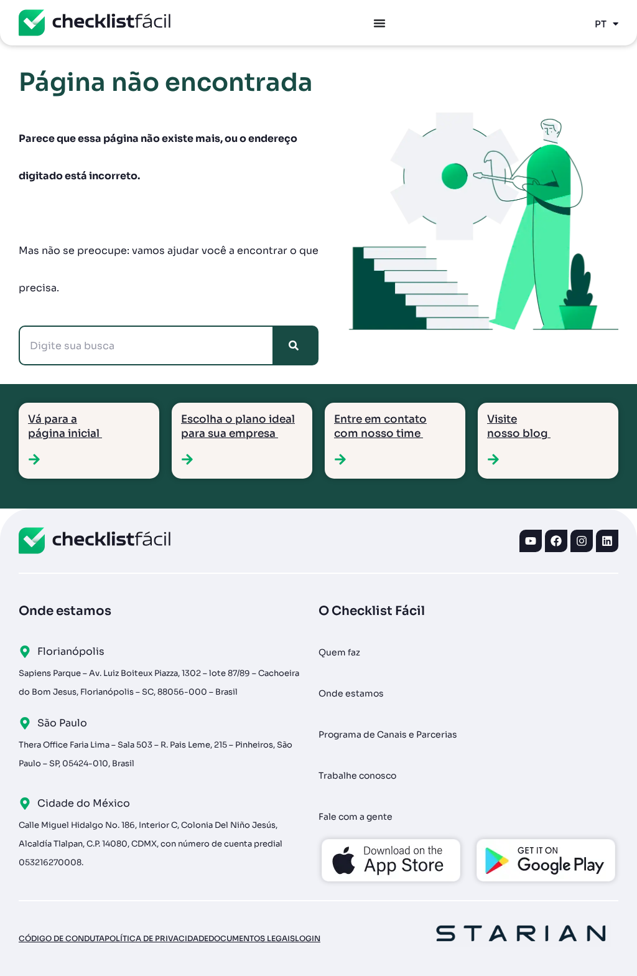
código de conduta (62, 938)
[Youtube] (530, 541)
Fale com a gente (355, 816)
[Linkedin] (607, 541)
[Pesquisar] (296, 345)
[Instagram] (581, 541)
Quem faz (339, 652)
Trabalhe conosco (357, 775)
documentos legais (251, 938)
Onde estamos (351, 693)
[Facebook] (556, 541)
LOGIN (307, 938)
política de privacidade (156, 938)
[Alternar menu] (379, 23)
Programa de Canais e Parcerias (387, 734)
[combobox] (146, 345)
